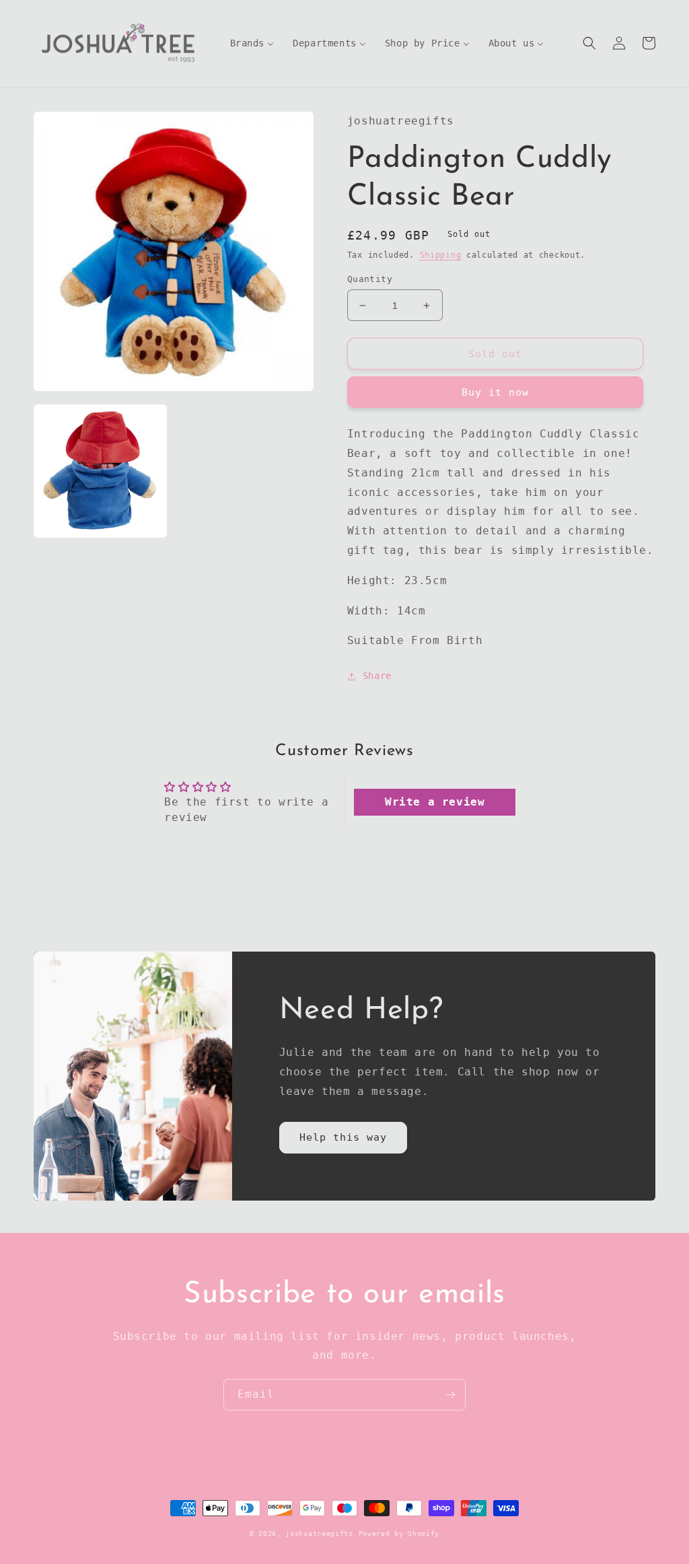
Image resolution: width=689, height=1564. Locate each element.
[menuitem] (252, 43)
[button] (589, 43)
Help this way (343, 1137)
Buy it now (495, 392)
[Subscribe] (450, 1395)
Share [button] (377, 675)
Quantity (369, 279)
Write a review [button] (434, 801)
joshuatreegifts (319, 1533)
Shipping (441, 255)
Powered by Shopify (399, 1533)
